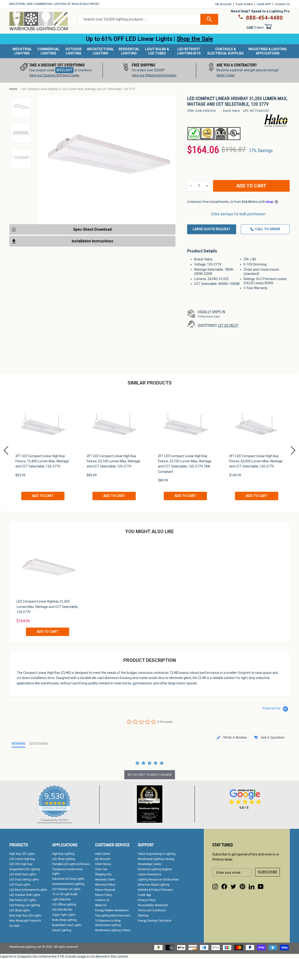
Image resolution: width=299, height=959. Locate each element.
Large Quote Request (212, 229)
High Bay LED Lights (22, 853)
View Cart (101, 869)
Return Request (105, 889)
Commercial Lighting (48, 51)
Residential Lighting (129, 51)
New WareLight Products (25, 920)
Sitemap (143, 915)
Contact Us (282, 4)
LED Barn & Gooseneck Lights (28, 889)
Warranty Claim (105, 879)
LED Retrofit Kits (62, 909)
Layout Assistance (149, 874)
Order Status (103, 864)
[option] (56, 70)
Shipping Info (103, 874)
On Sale (14, 925)
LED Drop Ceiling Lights (24, 879)
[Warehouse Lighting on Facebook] (224, 886)
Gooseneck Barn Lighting (68, 884)
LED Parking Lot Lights (66, 889)
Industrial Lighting (22, 51)
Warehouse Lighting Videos (112, 930)
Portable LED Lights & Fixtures (71, 864)
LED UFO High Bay (20, 864)
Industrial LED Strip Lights (68, 878)
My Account (223, 4)
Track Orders (244, 4)
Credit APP (264, 4)
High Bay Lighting (63, 853)
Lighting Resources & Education (158, 879)
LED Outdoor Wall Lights (24, 895)
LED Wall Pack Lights (22, 874)
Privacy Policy (147, 900)
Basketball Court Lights (67, 925)
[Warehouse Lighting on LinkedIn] (251, 886)
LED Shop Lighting (63, 859)
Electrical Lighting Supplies (155, 869)
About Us (101, 905)
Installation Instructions (92, 241)
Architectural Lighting (100, 51)
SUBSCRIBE (267, 872)
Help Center (102, 853)
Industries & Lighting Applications (267, 51)
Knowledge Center (149, 864)
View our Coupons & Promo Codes (54, 75)
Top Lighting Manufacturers (112, 915)
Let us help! (228, 325)
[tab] (231, 737)
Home (13, 89)
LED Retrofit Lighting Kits (189, 51)
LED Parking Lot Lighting (24, 905)
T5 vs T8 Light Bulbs (65, 894)
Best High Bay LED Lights (25, 915)
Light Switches (61, 899)
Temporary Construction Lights (67, 871)
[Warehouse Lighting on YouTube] (260, 886)
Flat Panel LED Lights (22, 900)
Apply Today (226, 75)
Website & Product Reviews (155, 889)
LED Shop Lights (19, 910)
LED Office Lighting (64, 904)
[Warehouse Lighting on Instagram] (215, 886)
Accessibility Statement (153, 905)
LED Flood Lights (19, 884)
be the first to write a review (149, 775)
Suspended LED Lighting (24, 869)
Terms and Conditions (152, 910)
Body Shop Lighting (64, 920)
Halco (236, 110)
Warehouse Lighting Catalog (156, 859)
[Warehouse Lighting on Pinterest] (242, 886)
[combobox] (139, 19)
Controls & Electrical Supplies (225, 51)
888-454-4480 (264, 17)
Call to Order (267, 229)
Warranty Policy (105, 884)
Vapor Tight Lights (63, 914)
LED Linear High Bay (22, 859)
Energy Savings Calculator (154, 920)
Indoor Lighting (61, 930)
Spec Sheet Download (92, 229)
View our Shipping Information (154, 75)
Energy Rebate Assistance (112, 910)
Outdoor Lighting (73, 51)
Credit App (144, 895)
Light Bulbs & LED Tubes (157, 51)
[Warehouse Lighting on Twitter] (233, 886)
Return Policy (103, 895)
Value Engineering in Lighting (156, 853)
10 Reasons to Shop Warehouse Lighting (108, 923)
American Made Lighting (153, 884)
